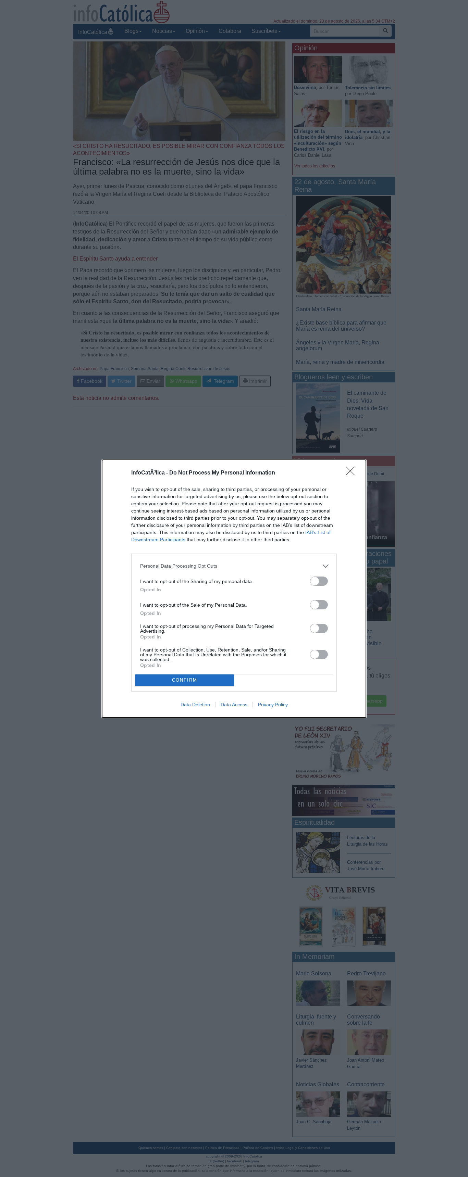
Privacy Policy (273, 704)
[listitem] (234, 566)
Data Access (234, 704)
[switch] (319, 581)
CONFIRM (184, 680)
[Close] (352, 473)
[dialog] (234, 589)
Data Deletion (195, 704)
